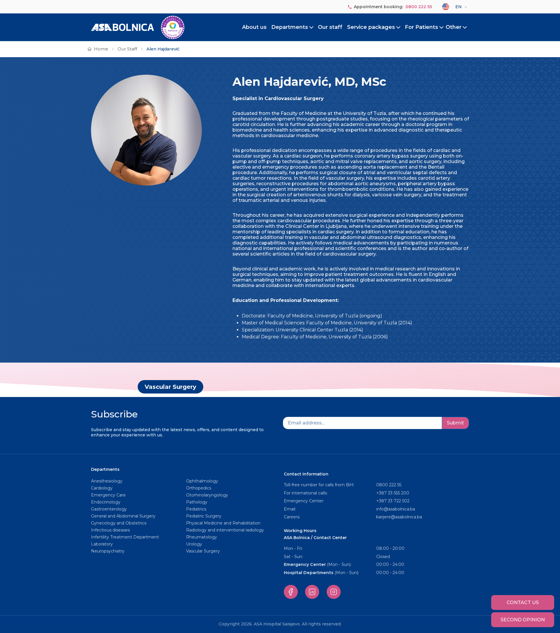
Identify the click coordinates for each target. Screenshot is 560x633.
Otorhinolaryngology (207, 495)
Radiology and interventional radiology (225, 530)
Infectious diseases (111, 530)
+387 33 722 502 (393, 500)
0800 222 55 (418, 6)
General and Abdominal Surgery (123, 516)
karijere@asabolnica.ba (399, 517)
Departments (289, 27)
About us (254, 27)
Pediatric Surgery (203, 516)
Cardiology (102, 488)
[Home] (137, 27)
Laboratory (102, 544)
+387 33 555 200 (392, 493)
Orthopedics (198, 488)
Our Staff (127, 49)
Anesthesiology (107, 481)
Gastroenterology (109, 509)
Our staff (330, 27)
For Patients (421, 27)
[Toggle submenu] (311, 27)
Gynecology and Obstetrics (118, 523)
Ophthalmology (202, 481)
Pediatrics (196, 509)
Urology (194, 544)
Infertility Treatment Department (125, 537)
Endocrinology (105, 502)
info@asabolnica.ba (395, 509)
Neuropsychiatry (108, 551)
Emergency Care (108, 495)
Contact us (523, 602)
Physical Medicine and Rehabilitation (223, 523)
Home (101, 49)
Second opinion (523, 619)
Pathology (196, 502)
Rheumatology (201, 537)
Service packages (371, 27)
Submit (455, 423)
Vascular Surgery (170, 386)
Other (453, 27)
